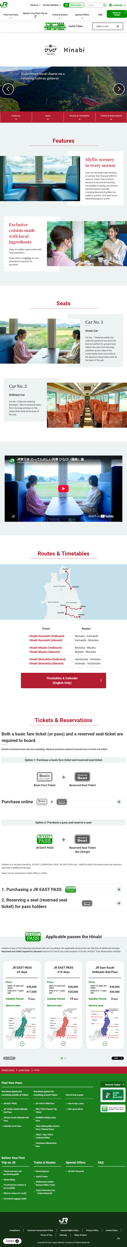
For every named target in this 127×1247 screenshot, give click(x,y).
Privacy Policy (92, 1230)
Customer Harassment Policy (40, 1230)
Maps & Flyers (80, 1235)
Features (16, 116)
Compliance (14, 1230)
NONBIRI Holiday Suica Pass (46, 1119)
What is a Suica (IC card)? (15, 1193)
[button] (8, 89)
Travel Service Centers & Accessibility (15, 1186)
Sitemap (63, 1235)
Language (118, 5)
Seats (47, 116)
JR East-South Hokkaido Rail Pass (16, 1119)
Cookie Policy (112, 1230)
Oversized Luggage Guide (15, 1198)
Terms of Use (46, 1235)
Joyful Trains (24, 1070)
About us (34, 5)
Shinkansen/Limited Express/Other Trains (45, 1183)
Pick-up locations (75, 1109)
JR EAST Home (8, 1070)
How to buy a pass (76, 1103)
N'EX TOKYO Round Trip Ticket (46, 1110)
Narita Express (42, 1171)
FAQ (100, 14)
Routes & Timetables (79, 116)
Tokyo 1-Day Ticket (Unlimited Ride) (44, 1136)
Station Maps (9, 1179)
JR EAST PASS (10, 1103)
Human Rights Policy (70, 1230)
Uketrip (27, 258)
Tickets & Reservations (111, 116)
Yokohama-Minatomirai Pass (46, 1144)
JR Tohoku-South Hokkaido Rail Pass (16, 1110)
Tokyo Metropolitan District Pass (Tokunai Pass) (47, 1127)
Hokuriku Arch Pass (12, 1126)
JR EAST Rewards (76, 1171)
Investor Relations (51, 5)
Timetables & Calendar (62, 680)
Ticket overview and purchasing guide (13, 1173)
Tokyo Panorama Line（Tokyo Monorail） (48, 1192)
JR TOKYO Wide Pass (45, 1103)
